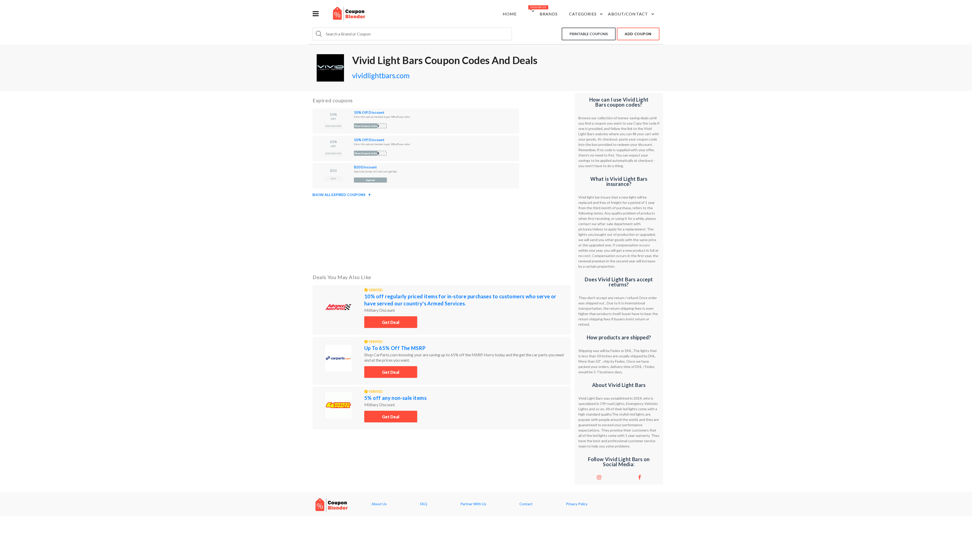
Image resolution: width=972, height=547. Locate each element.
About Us (379, 504)
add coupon (638, 34)
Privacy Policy (577, 504)
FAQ (423, 504)
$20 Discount (365, 167)
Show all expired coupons (341, 194)
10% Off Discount (369, 112)
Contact (526, 504)
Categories (583, 13)
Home (510, 13)
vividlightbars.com (381, 75)
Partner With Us (473, 504)
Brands (549, 13)
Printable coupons (589, 34)
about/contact (628, 13)
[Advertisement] (442, 234)
